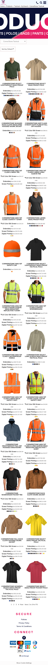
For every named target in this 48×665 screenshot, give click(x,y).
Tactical (17, 6)
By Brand (24, 6)
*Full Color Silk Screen (32, 130)
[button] (41, 2)
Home (2, 6)
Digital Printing (7, 93)
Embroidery (7, 91)
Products (9, 6)
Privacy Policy (24, 622)
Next (21, 604)
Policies (24, 619)
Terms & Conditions (24, 626)
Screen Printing (31, 138)
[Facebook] (24, 638)
